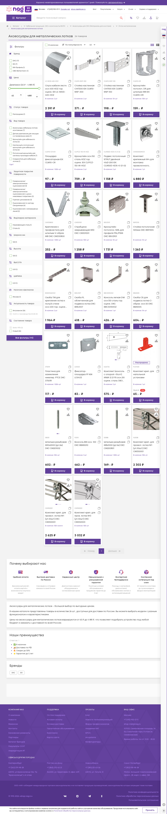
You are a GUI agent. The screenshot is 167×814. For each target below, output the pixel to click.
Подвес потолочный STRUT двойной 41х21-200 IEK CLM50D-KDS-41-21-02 (115, 161)
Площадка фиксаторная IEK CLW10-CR (54, 159)
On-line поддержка (56, 715)
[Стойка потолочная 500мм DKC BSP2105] (146, 204)
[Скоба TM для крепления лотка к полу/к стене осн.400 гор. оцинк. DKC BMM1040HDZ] (58, 274)
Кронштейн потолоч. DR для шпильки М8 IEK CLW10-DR (142, 90)
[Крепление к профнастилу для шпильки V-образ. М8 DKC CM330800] (58, 204)
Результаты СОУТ (16, 746)
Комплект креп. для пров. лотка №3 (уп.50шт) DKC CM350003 (84, 517)
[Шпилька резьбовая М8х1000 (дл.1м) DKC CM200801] (117, 419)
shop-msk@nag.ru (78, 9)
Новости (12, 719)
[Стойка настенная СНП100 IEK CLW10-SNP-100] (117, 62)
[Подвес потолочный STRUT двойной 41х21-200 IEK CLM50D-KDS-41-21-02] (117, 133)
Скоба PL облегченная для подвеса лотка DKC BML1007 (84, 302)
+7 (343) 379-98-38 (16, 767)
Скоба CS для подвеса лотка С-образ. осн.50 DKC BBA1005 (143, 302)
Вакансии (13, 724)
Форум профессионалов (97, 724)
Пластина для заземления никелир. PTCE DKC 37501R (55, 376)
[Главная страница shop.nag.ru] (19, 9)
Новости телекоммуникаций (98, 719)
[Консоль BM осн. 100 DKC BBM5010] (87, 419)
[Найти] (121, 17)
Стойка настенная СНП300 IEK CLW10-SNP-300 (84, 88)
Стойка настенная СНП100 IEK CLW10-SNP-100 (114, 88)
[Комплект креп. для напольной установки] (146, 345)
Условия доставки (55, 724)
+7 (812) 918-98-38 (131, 767)
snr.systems (90, 737)
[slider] (9, 88)
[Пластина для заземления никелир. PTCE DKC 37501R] (58, 345)
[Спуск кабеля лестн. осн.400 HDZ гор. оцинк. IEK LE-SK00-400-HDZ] (58, 62)
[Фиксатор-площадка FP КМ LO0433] (87, 345)
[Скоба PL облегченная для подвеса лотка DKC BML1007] (87, 274)
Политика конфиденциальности (143, 792)
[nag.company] (65, 796)
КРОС (88, 733)
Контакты (12, 728)
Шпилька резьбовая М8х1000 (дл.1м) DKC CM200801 (114, 445)
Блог (94, 9)
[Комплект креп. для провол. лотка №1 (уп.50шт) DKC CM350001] (146, 419)
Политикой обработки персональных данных (72, 811)
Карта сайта (53, 737)
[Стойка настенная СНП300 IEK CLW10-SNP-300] (87, 62)
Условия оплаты (54, 719)
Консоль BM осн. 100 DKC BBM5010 (85, 444)
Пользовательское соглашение (144, 800)
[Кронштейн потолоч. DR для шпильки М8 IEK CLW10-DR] (146, 62)
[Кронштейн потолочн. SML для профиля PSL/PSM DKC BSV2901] (117, 204)
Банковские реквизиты (19, 733)
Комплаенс (52, 733)
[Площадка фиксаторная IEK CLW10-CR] (58, 133)
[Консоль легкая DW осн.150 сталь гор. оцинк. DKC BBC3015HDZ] (117, 274)
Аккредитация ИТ (16, 751)
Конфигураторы (93, 742)
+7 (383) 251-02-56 (92, 767)
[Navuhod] (77, 796)
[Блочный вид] (152, 45)
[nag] (101, 796)
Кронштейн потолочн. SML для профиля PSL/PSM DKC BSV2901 (114, 231)
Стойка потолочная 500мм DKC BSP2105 (144, 228)
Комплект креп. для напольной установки (143, 374)
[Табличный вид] (157, 45)
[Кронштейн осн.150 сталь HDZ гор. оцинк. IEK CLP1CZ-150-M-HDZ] (87, 133)
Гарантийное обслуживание (60, 728)
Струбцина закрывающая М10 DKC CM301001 (84, 230)
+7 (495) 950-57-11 (53, 9)
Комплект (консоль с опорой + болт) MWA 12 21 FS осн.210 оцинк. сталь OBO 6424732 (114, 376)
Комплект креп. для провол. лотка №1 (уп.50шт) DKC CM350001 (143, 447)
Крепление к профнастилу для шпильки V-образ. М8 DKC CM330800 (55, 231)
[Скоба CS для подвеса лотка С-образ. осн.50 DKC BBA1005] (146, 274)
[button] (83, 2)
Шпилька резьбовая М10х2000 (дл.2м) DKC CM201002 (56, 445)
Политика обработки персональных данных (137, 796)
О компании (14, 715)
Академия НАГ (92, 728)
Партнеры (13, 737)
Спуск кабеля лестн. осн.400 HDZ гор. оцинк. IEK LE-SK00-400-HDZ (56, 90)
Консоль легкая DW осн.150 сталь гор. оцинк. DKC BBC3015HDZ (114, 302)
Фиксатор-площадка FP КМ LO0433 (83, 374)
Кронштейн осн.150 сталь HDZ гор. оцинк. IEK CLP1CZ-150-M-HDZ (84, 161)
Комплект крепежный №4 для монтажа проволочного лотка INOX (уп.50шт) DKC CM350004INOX (144, 161)
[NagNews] (89, 796)
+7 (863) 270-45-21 (54, 767)
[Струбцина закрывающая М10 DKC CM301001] (87, 204)
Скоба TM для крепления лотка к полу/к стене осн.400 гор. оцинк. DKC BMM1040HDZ (55, 302)
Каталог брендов (16, 742)
